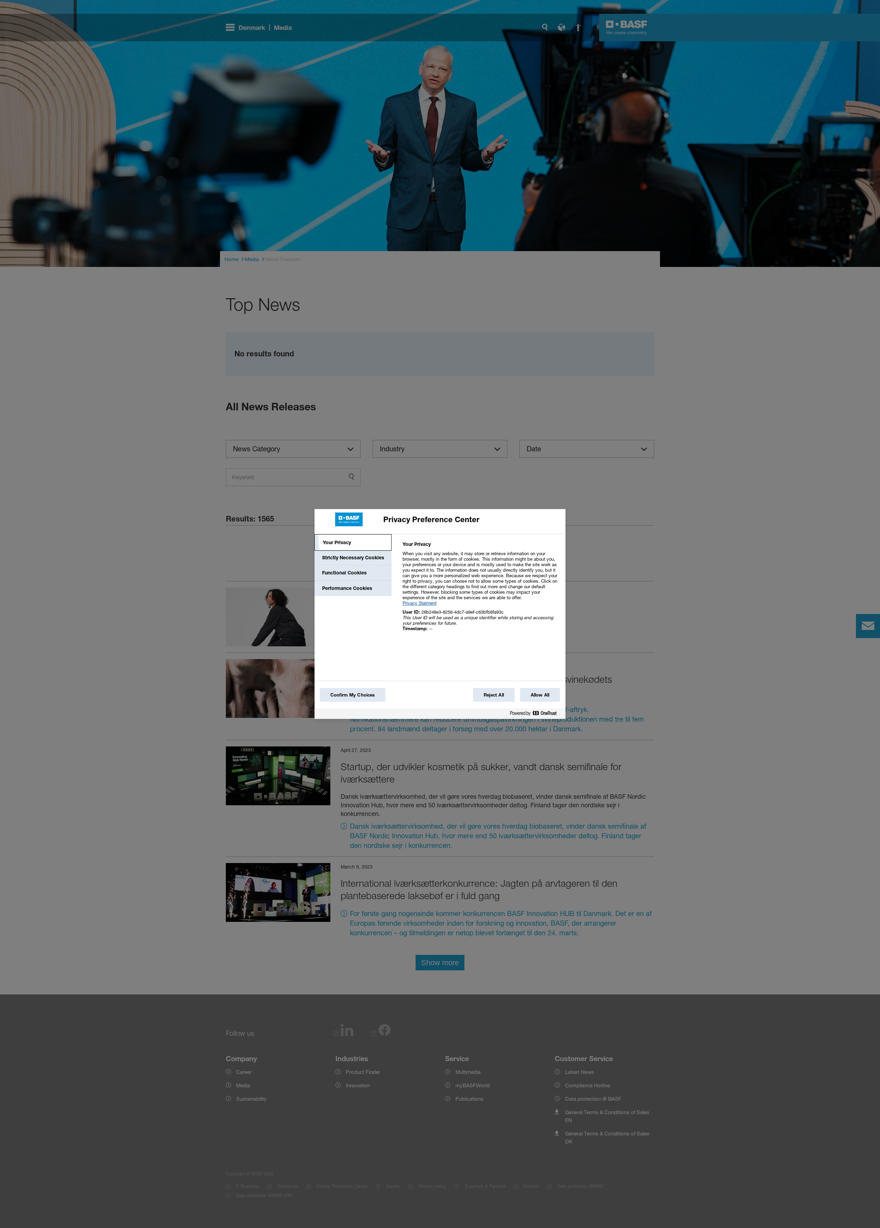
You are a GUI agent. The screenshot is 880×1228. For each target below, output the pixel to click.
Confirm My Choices (352, 695)
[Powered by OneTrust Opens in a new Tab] (536, 714)
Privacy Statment (420, 603)
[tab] (353, 542)
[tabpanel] (481, 590)
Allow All (540, 695)
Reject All (494, 695)
